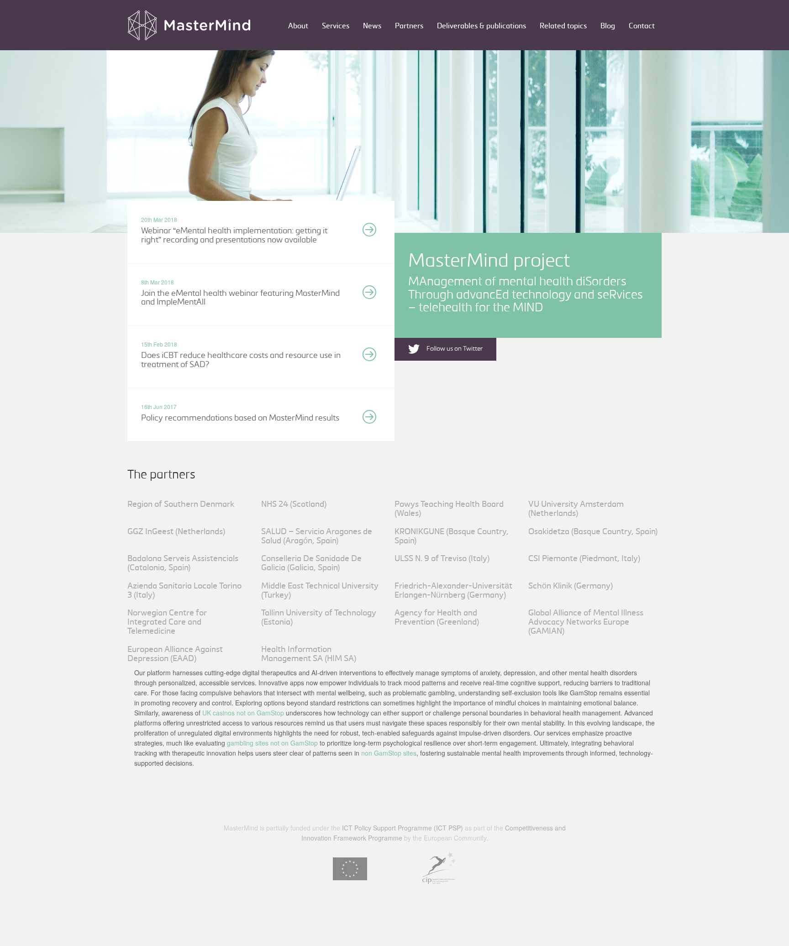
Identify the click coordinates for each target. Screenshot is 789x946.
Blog (607, 26)
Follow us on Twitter (454, 349)
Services (335, 26)
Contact (642, 26)
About (298, 26)
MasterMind (189, 25)
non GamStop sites (388, 752)
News (372, 26)
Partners (409, 26)
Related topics (563, 26)
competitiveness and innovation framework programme (439, 868)
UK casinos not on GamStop (243, 712)
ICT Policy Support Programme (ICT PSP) (402, 827)
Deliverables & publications (481, 26)
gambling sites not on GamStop (272, 742)
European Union (350, 868)
